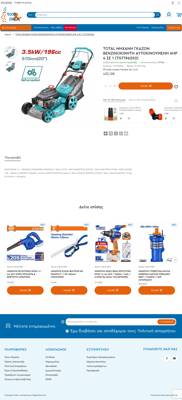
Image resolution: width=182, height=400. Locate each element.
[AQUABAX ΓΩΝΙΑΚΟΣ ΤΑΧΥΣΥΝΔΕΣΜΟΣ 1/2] (155, 114)
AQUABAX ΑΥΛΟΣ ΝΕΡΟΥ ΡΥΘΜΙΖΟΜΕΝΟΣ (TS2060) (130, 109)
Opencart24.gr (171, 395)
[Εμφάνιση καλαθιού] (179, 15)
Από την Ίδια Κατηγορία (114, 100)
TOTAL (161, 62)
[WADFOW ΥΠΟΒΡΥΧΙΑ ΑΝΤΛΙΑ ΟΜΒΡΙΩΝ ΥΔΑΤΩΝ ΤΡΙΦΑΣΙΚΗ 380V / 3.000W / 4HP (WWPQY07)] (156, 243)
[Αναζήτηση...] (158, 14)
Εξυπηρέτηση (98, 349)
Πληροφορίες (16, 349)
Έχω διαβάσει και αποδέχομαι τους (122, 331)
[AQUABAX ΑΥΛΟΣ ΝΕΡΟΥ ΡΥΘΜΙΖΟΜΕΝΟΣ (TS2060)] (110, 114)
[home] (8, 35)
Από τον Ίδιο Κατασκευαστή (142, 100)
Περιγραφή (13, 157)
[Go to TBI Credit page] (120, 70)
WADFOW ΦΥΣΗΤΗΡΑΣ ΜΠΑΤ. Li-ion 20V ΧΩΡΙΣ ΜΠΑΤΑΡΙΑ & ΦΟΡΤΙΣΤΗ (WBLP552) (24, 274)
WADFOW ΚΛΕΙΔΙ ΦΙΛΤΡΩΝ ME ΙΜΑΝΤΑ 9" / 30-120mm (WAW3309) (67, 274)
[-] (105, 86)
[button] (145, 86)
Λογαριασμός (56, 349)
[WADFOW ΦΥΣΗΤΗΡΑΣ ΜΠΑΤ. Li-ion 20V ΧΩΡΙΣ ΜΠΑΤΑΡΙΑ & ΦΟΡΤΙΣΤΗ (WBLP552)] (25, 243)
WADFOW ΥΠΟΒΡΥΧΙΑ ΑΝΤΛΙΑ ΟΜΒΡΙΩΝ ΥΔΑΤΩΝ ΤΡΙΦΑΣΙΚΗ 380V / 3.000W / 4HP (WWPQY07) (154, 275)
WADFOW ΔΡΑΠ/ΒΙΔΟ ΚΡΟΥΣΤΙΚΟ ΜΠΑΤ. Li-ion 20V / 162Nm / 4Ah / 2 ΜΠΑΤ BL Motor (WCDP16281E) (113, 274)
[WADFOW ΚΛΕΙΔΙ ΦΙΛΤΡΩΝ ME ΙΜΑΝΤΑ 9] (69, 243)
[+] (115, 86)
